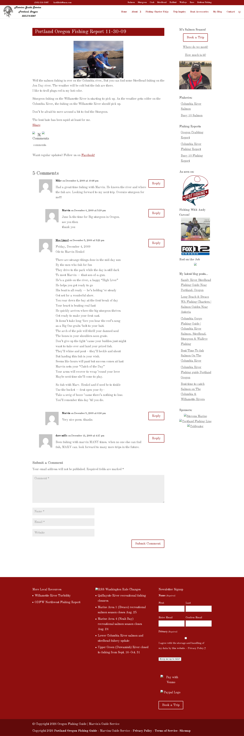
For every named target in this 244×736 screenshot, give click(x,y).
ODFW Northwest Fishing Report (57, 602)
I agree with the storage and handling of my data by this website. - (182, 646)
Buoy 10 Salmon (192, 115)
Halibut (172, 2)
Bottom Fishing (204, 2)
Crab (152, 2)
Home (124, 12)
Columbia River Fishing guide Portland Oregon (196, 372)
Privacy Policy (196, 648)
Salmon (131, 2)
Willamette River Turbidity (53, 595)
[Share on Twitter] (39, 134)
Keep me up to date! (170, 659)
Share (36, 125)
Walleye (183, 2)
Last (188, 603)
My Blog (217, 12)
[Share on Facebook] (34, 134)
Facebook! (88, 155)
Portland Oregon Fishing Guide (75, 730)
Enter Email (166, 617)
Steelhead (161, 2)
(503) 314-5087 (41, 3)
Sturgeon (142, 2)
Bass (192, 2)
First (161, 603)
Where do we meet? (195, 47)
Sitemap (185, 730)
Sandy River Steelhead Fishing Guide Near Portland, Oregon (196, 285)
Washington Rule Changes (123, 589)
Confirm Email (194, 617)
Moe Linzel (62, 240)
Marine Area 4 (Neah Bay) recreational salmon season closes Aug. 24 (120, 624)
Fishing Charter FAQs (157, 12)
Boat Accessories (199, 12)
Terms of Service (166, 730)
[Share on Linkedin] (44, 134)
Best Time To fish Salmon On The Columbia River (192, 355)
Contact (231, 12)
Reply (156, 183)
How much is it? (195, 55)
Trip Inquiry (179, 12)
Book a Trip (195, 37)
